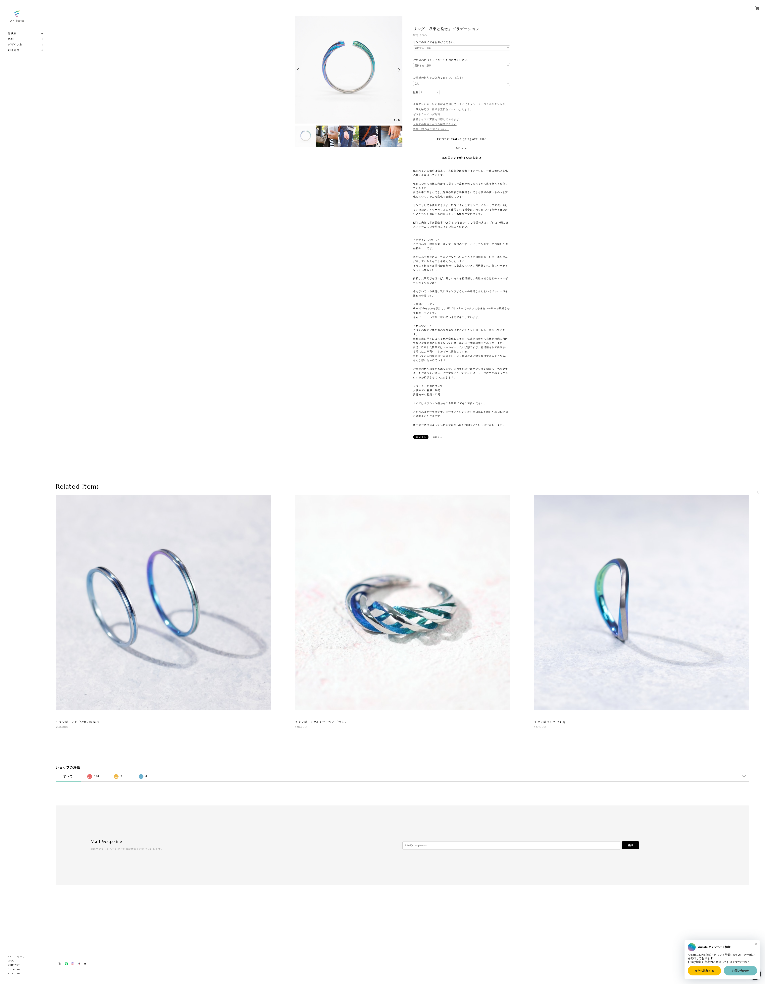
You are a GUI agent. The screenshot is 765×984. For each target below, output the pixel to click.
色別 (11, 39)
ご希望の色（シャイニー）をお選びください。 (441, 60)
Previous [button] (299, 70)
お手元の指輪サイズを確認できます (435, 124)
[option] (348, 70)
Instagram (14, 969)
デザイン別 (15, 44)
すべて (68, 776)
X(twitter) (14, 973)
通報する (437, 437)
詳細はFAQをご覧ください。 (431, 129)
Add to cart (462, 148)
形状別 (12, 33)
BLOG (11, 960)
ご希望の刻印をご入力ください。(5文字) (438, 77)
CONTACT (14, 965)
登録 (630, 845)
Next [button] (398, 70)
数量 (416, 92)
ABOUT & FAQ (16, 956)
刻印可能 (14, 50)
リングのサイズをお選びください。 (435, 42)
